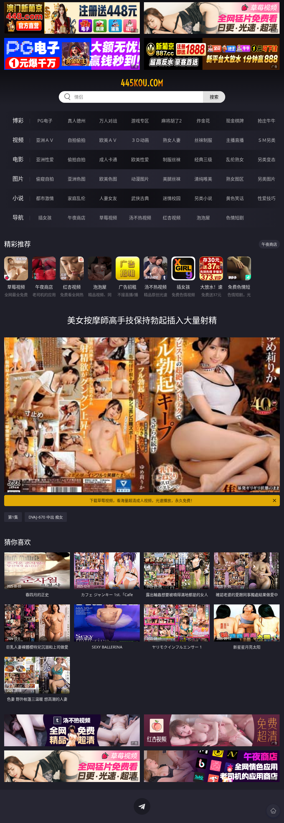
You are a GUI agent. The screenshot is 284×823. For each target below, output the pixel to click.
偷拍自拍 (76, 160)
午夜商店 (76, 218)
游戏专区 (140, 121)
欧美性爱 (140, 160)
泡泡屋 (203, 218)
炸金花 (203, 121)
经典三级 (203, 160)
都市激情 (45, 198)
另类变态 (266, 160)
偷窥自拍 (45, 179)
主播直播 (235, 140)
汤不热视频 (140, 218)
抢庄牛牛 (266, 121)
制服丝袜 (172, 160)
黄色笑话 (235, 198)
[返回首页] (273, 810)
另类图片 (266, 179)
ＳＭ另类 (266, 140)
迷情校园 (172, 198)
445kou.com (142, 82)
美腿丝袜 (172, 179)
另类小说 (203, 198)
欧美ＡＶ (108, 140)
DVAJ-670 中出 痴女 (46, 517)
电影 (18, 159)
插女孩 (45, 218)
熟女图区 (235, 179)
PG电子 (44, 121)
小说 (18, 198)
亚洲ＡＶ (45, 140)
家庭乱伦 (76, 198)
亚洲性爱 (45, 160)
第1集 (13, 517)
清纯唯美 (203, 179)
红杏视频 (172, 218)
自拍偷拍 (76, 140)
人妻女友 (108, 198)
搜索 (214, 97)
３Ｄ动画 (140, 140)
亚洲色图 (76, 179)
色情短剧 (235, 218)
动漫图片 (140, 179)
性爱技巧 (266, 198)
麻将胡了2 (171, 121)
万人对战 (108, 121)
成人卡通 (108, 160)
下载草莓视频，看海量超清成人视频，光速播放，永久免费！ (142, 500)
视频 (18, 140)
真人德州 (76, 121)
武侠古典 (140, 198)
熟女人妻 (172, 140)
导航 (18, 217)
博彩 (18, 120)
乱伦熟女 (235, 160)
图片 (18, 179)
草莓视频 (108, 218)
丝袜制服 (203, 140)
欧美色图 (108, 179)
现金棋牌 (235, 121)
